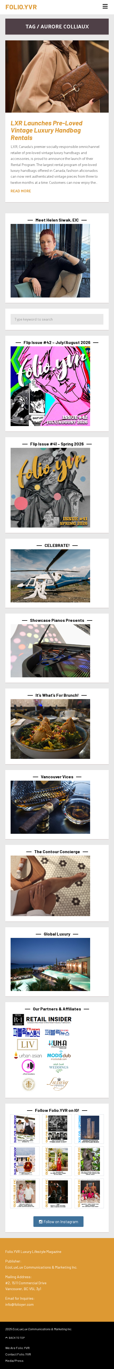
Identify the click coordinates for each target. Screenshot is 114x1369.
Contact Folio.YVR (18, 1354)
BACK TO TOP (17, 1337)
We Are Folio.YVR (17, 1348)
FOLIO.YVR (21, 7)
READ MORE (21, 191)
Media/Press (14, 1360)
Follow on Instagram (60, 1221)
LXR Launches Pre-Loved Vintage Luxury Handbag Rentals (46, 130)
